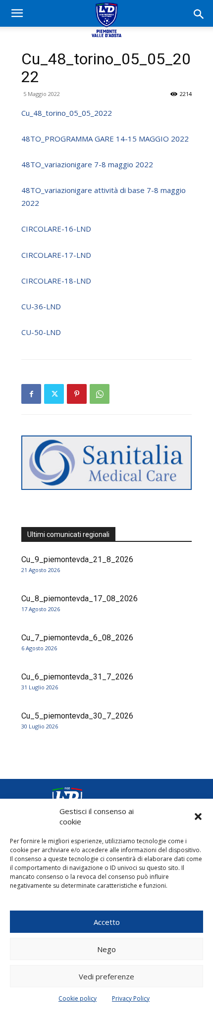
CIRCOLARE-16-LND (56, 229)
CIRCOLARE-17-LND (56, 255)
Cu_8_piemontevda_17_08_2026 (79, 598)
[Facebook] (31, 394)
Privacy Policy (131, 998)
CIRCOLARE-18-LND (56, 281)
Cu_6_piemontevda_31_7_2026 (77, 676)
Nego (106, 949)
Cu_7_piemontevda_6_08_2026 (77, 637)
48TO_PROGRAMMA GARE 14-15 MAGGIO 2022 (105, 139)
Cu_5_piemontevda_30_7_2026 (77, 716)
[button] (198, 816)
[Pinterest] (77, 394)
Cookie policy (77, 998)
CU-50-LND (41, 332)
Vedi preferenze (106, 976)
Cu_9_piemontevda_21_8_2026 (77, 559)
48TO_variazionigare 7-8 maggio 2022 (87, 164)
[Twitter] (54, 394)
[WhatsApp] (99, 394)
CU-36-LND (41, 306)
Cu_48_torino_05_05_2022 (66, 113)
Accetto (107, 922)
